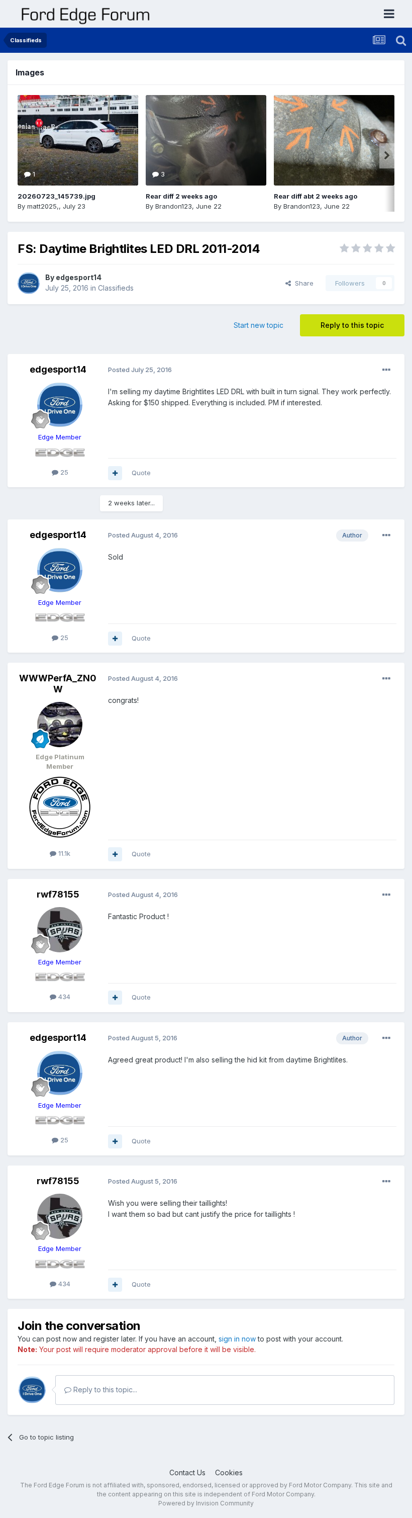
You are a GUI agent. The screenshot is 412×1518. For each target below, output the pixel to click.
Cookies (229, 1472)
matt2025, (43, 206)
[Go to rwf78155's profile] (59, 929)
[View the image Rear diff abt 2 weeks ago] (334, 140)
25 (63, 472)
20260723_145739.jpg (56, 196)
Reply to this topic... (104, 1389)
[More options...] (386, 370)
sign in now (237, 1338)
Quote (141, 473)
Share (302, 283)
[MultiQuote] (115, 473)
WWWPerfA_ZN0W (57, 683)
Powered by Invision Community (206, 1503)
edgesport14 (78, 277)
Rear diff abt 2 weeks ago (315, 196)
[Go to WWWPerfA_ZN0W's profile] (59, 724)
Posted (140, 370)
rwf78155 (58, 894)
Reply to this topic (352, 325)
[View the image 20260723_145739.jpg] (78, 140)
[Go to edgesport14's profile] (29, 283)
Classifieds (116, 288)
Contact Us (187, 1472)
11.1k (63, 853)
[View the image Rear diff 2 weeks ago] (206, 140)
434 (63, 997)
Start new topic (258, 325)
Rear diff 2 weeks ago (181, 196)
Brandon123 (173, 206)
